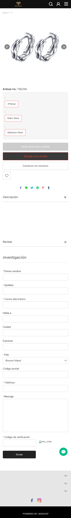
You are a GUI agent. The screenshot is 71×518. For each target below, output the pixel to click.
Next (64, 47)
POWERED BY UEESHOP (35, 514)
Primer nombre (12, 271)
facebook (20, 187)
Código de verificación (16, 437)
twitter (32, 187)
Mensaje (8, 396)
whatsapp (37, 187)
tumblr (48, 187)
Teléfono (9, 382)
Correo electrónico (14, 299)
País (6, 354)
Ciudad (7, 327)
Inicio (5, 13)
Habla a (7, 313)
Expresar (8, 341)
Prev (7, 47)
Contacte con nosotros (35, 166)
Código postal (11, 368)
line (26, 187)
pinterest (43, 187)
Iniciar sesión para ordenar (35, 146)
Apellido (8, 285)
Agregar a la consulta (35, 156)
